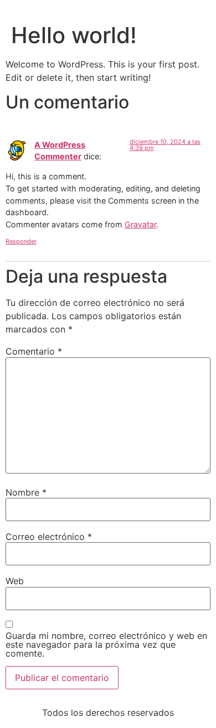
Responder (21, 241)
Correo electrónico (49, 536)
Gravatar (140, 224)
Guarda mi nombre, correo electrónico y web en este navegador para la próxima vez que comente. (106, 644)
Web (15, 580)
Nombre (26, 492)
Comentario (34, 351)
